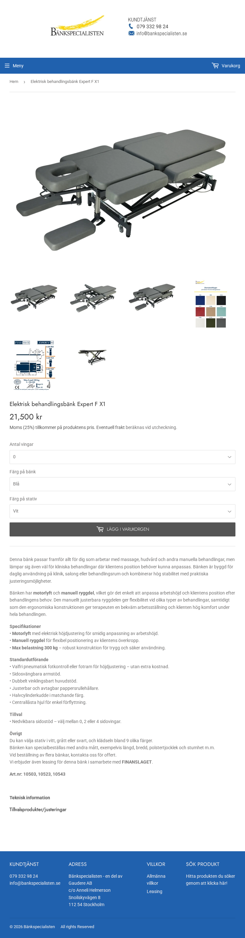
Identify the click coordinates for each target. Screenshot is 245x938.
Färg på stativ (23, 498)
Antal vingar (21, 444)
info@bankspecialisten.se (35, 883)
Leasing (154, 891)
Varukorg (230, 65)
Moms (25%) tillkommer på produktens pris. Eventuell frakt (67, 427)
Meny (18, 65)
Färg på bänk (23, 471)
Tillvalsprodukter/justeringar (38, 809)
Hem (14, 81)
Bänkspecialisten (39, 926)
